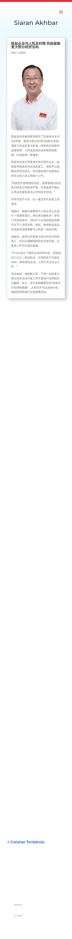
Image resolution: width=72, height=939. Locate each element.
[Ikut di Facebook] (23, 891)
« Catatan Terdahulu (26, 842)
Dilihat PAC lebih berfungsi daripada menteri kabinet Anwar (34, 445)
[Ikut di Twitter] (32, 891)
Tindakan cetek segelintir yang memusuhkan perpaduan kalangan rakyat (35, 652)
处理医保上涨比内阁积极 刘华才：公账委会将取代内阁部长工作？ (35, 362)
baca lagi (17, 384)
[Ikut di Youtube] (49, 891)
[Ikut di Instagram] (40, 891)
